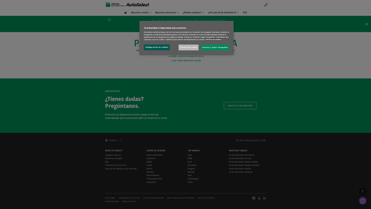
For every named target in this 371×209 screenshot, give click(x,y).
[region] (186, 38)
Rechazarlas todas (188, 47)
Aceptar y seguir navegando (215, 47)
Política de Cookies (213, 39)
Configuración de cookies (156, 47)
